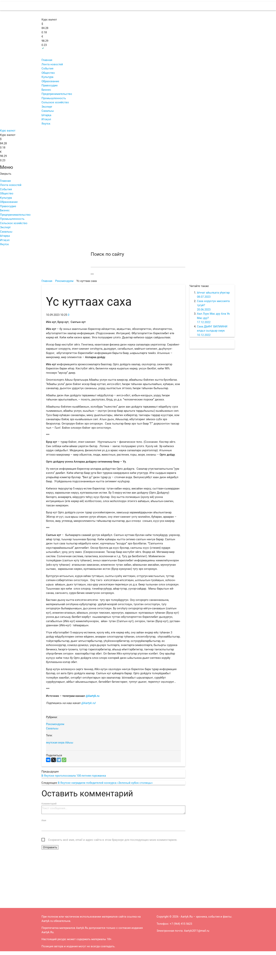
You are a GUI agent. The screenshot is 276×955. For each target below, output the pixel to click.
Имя (43, 820)
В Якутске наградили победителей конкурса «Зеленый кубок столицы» (105, 783)
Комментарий (49, 803)
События (47, 68)
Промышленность (53, 98)
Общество (48, 73)
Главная (46, 60)
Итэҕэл (46, 119)
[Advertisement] (113, 878)
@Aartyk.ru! (88, 703)
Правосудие (49, 85)
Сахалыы (47, 111)
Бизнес (46, 89)
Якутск (45, 123)
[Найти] (92, 274)
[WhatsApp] (64, 760)
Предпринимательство (56, 94)
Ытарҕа (46, 115)
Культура (47, 77)
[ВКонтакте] (48, 760)
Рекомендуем (55, 724)
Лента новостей (52, 64)
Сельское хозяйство (55, 102)
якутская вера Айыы (59, 742)
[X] (53, 760)
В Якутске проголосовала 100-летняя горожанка (73, 775)
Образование (50, 81)
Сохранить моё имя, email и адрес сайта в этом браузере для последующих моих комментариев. (112, 840)
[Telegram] (59, 760)
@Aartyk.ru (92, 696)
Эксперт (46, 106)
